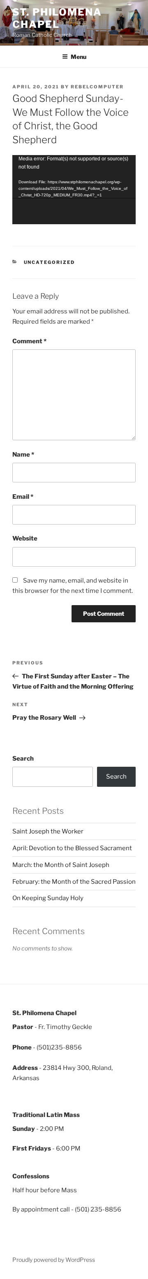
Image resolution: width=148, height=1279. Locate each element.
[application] (74, 189)
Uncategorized (49, 262)
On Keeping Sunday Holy (47, 898)
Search (23, 758)
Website (24, 538)
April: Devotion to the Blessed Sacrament (72, 848)
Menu (78, 56)
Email (22, 496)
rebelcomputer (97, 87)
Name (23, 454)
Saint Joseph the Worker (47, 831)
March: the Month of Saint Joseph (60, 865)
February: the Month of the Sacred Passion (74, 881)
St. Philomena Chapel (57, 18)
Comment (29, 341)
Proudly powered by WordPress (53, 1259)
